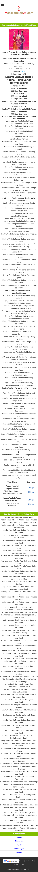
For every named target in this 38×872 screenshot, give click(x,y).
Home (21, 861)
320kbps (31, 492)
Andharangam (19, 849)
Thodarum (19, 841)
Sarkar (18, 845)
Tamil (23, 71)
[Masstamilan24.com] (19, 10)
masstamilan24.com (23, 869)
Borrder (19, 852)
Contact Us (29, 861)
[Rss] (19, 866)
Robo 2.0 (19, 837)
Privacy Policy (19, 864)
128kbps (31, 488)
